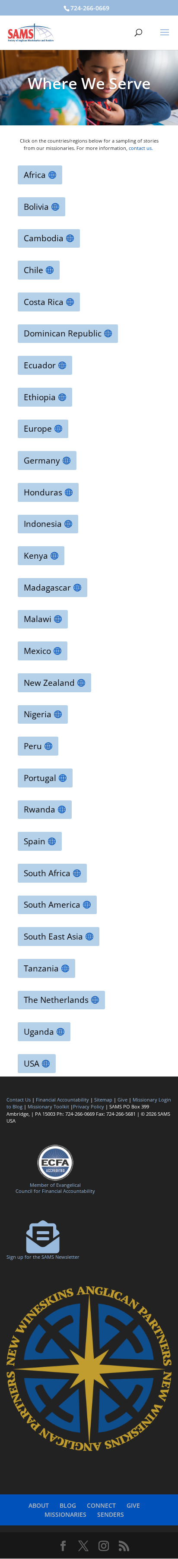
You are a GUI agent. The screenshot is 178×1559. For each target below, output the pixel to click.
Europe (38, 428)
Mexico (37, 651)
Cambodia (44, 238)
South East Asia (53, 936)
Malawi (37, 619)
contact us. (141, 148)
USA (31, 1063)
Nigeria (37, 714)
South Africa (47, 873)
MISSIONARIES (65, 1514)
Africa (35, 174)
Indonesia (43, 523)
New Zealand (49, 682)
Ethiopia (40, 397)
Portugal (40, 778)
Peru (33, 746)
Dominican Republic (63, 333)
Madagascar (47, 587)
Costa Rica (44, 302)
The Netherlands (56, 999)
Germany (42, 460)
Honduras (43, 492)
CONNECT (101, 1505)
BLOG (68, 1505)
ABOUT (39, 1505)
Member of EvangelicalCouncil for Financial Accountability (55, 1188)
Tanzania (41, 968)
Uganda (39, 1031)
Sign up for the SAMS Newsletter (42, 1257)
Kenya (36, 555)
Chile (33, 270)
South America (52, 904)
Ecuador (40, 365)
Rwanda (39, 809)
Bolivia (36, 206)
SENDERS (110, 1514)
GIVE (133, 1505)
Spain (34, 841)
